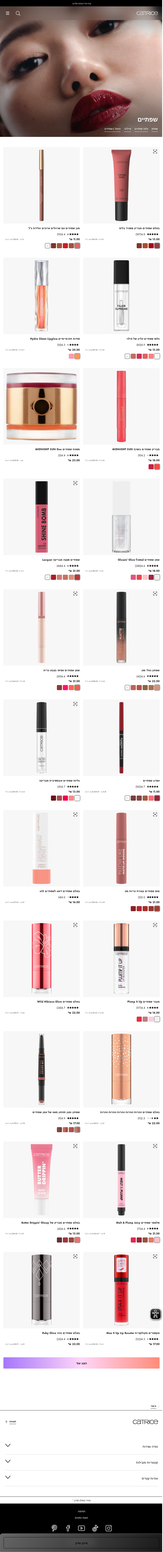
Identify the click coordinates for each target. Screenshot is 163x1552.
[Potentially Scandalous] (139, 1019)
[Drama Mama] (139, 577)
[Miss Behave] (145, 356)
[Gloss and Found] (53, 798)
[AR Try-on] (155, 151)
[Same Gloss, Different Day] (71, 798)
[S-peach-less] (151, 798)
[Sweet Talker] (59, 577)
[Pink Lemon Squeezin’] (77, 1240)
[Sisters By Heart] (59, 1129)
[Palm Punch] (65, 687)
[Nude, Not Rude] (133, 356)
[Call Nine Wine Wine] (139, 1240)
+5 (47, 245)
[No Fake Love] (151, 1019)
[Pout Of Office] (59, 798)
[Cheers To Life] (133, 798)
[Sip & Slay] (53, 245)
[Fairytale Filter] (151, 356)
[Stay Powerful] (157, 798)
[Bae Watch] (77, 687)
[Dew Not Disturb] (151, 245)
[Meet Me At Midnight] (157, 466)
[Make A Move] (151, 577)
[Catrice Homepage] (147, 13)
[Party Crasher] (157, 577)
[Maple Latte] (71, 1240)
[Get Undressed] (157, 687)
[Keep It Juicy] (145, 577)
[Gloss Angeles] (71, 687)
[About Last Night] (53, 577)
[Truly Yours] (145, 687)
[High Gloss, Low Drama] (157, 356)
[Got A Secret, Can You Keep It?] (71, 356)
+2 (47, 577)
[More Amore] (157, 1240)
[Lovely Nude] (151, 687)
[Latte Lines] (59, 245)
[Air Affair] (151, 908)
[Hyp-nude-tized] (151, 1240)
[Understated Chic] (145, 798)
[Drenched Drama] (59, 687)
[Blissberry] (157, 245)
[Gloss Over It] (65, 798)
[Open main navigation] (7, 13)
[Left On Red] (65, 245)
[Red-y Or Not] (139, 908)
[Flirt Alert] (77, 577)
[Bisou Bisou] (59, 1240)
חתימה (80, 1511)
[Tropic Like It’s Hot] (133, 1240)
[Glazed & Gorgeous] (139, 245)
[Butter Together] (65, 1240)
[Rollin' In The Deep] (77, 356)
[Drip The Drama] (71, 245)
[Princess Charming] (77, 245)
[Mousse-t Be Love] (145, 908)
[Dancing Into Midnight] (151, 466)
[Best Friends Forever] (65, 1129)
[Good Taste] (65, 577)
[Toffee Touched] (145, 245)
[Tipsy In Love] (145, 1240)
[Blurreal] (157, 908)
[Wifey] (139, 687)
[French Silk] (71, 577)
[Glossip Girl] (133, 577)
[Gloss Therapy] (77, 798)
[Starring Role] (139, 798)
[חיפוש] (18, 13)
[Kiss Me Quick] (133, 687)
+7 (127, 687)
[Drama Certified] (139, 356)
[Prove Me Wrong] (145, 1019)
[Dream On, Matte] (133, 908)
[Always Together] (77, 1129)
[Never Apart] (71, 1129)
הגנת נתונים (80, 1517)
